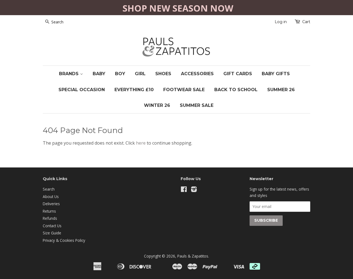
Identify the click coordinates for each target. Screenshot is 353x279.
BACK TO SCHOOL (236, 89)
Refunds (50, 218)
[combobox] (65, 22)
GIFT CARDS (237, 73)
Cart (306, 21)
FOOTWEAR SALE (184, 89)
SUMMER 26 (281, 89)
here (141, 143)
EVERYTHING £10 (134, 89)
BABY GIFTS (276, 73)
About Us (51, 196)
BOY (120, 73)
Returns (49, 211)
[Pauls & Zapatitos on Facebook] (184, 190)
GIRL (140, 73)
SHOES (163, 73)
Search (49, 189)
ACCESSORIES (197, 73)
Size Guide (52, 232)
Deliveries (51, 203)
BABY (99, 73)
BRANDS (69, 73)
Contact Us (52, 225)
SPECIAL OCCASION (81, 89)
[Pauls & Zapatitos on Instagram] (194, 190)
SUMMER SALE (196, 105)
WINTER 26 (157, 105)
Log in (281, 21)
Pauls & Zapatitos (192, 256)
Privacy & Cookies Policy (64, 240)
